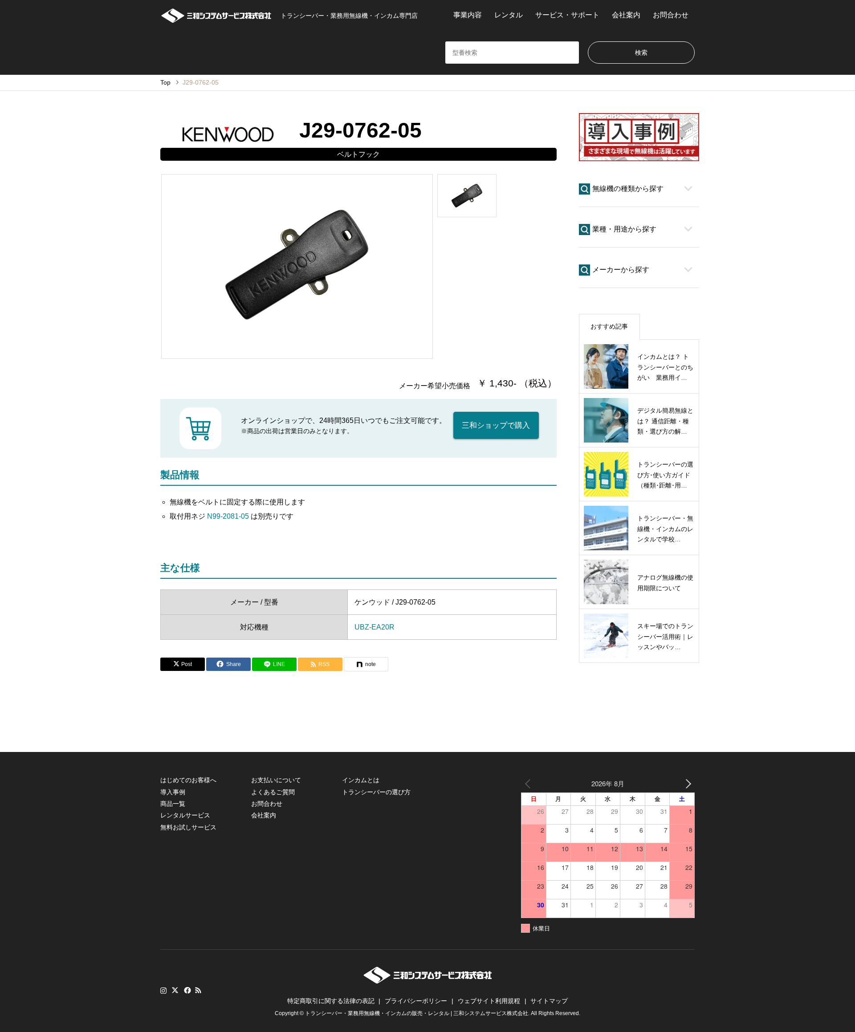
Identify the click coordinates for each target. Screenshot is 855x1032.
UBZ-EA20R (374, 627)
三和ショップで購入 (496, 425)
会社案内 (626, 15)
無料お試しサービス (188, 827)
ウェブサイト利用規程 (489, 1000)
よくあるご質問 (273, 792)
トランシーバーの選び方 (376, 792)
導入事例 (172, 792)
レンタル (508, 15)
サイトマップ (549, 1000)
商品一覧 (172, 803)
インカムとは (360, 780)
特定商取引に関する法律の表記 (331, 1000)
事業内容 (467, 15)
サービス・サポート (567, 15)
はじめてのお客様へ (188, 780)
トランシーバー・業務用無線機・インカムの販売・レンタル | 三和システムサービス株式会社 (416, 1013)
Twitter (175, 990)
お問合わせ (670, 15)
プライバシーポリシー (416, 1000)
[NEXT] (686, 783)
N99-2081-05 (228, 516)
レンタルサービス (185, 815)
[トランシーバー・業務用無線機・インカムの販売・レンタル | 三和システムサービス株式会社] (428, 981)
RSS (198, 990)
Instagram (163, 990)
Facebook (186, 990)
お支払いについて (276, 780)
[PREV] (529, 783)
